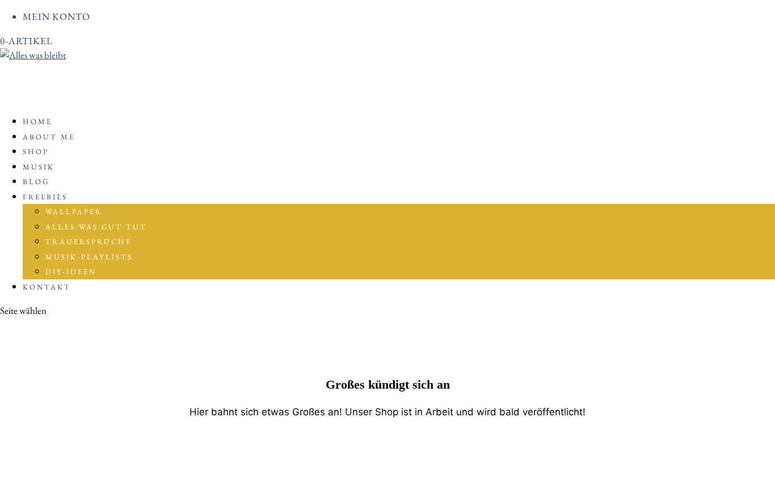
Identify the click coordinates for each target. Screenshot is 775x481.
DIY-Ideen (70, 271)
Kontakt (47, 287)
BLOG (36, 181)
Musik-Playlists (89, 257)
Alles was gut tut (96, 227)
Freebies (45, 197)
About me (49, 137)
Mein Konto (56, 16)
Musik (38, 167)
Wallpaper (73, 211)
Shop (36, 151)
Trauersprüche (88, 241)
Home (37, 121)
